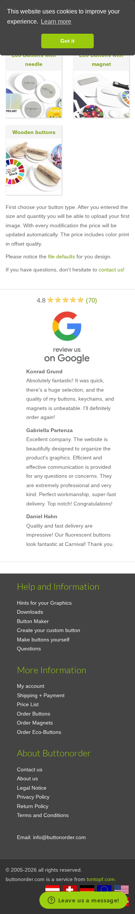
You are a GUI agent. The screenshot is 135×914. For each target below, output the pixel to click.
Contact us (29, 769)
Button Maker (33, 621)
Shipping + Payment (40, 695)
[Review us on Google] (67, 335)
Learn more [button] (56, 21)
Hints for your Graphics (44, 603)
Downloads (30, 612)
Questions (29, 649)
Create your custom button (48, 630)
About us (27, 778)
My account (30, 686)
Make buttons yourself (43, 640)
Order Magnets (35, 723)
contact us (111, 270)
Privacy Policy (33, 797)
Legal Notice (31, 788)
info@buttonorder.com (59, 837)
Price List (28, 704)
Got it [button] (67, 41)
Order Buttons (33, 714)
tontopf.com (101, 879)
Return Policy (32, 806)
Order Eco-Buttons (39, 732)
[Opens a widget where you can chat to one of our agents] (83, 901)
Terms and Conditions (43, 815)
